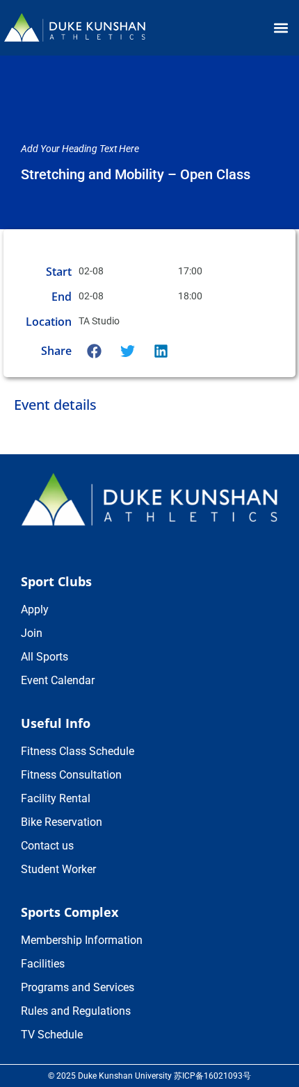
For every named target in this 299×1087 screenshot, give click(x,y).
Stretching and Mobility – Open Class (135, 174)
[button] (280, 28)
